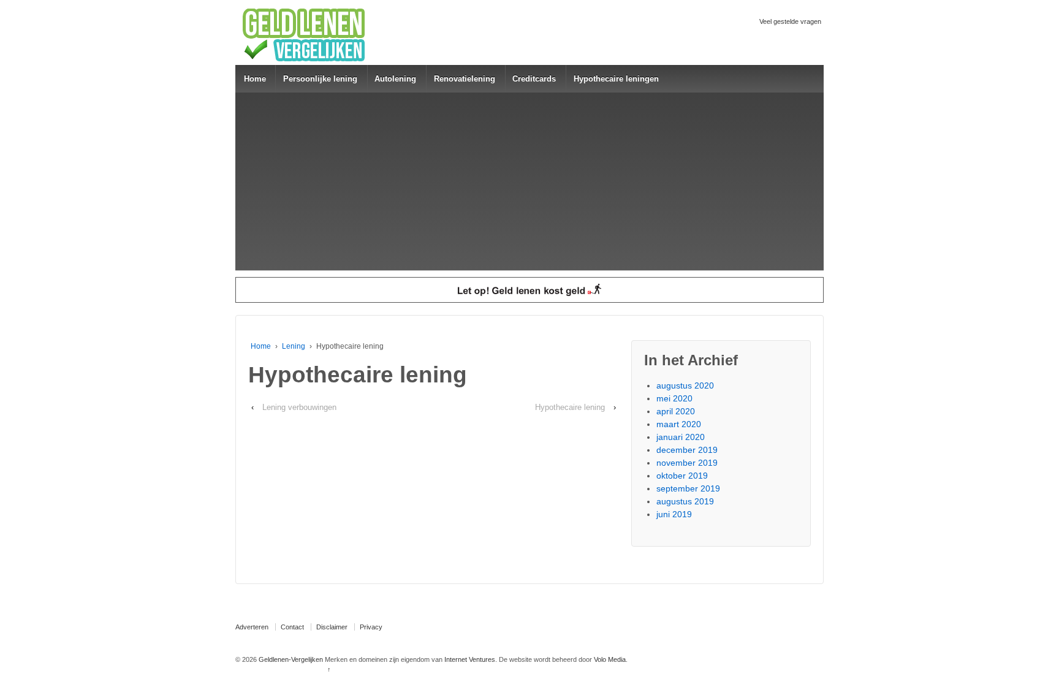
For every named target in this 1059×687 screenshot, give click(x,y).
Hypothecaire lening (570, 407)
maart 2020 (678, 424)
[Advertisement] (529, 184)
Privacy (371, 627)
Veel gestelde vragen (790, 21)
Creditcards (534, 78)
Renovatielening (464, 78)
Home (255, 78)
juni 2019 (674, 514)
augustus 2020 (685, 385)
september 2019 (688, 488)
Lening (293, 346)
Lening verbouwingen (299, 407)
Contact (292, 627)
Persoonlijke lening (320, 78)
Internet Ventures (469, 659)
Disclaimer (331, 627)
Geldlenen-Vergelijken (291, 659)
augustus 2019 (685, 501)
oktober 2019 (682, 475)
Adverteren (251, 627)
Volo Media (610, 659)
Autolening (395, 78)
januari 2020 (680, 437)
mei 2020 (674, 398)
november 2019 (687, 463)
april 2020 (675, 411)
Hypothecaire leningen (616, 78)
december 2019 (687, 450)
